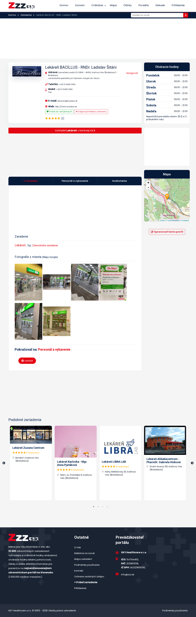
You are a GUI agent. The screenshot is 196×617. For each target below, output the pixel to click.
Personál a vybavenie (54, 349)
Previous (3, 463)
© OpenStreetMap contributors (177, 220)
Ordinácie (97, 5)
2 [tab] (98, 506)
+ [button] (148, 183)
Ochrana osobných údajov (89, 576)
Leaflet (162, 220)
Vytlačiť (28, 360)
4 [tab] (107, 506)
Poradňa (143, 5)
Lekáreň (20, 245)
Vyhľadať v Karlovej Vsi (74, 130)
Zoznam (80, 5)
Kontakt (78, 570)
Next (192, 463)
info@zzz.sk (127, 574)
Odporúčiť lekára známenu (92, 111)
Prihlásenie (178, 5)
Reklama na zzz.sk (84, 553)
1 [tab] (93, 506)
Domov (64, 5)
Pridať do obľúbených (60, 111)
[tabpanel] (31, 463)
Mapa (113, 5)
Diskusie (160, 5)
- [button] (148, 187)
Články (127, 5)
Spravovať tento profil (168, 232)
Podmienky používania (87, 564)
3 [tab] (102, 506)
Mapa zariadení (83, 559)
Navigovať (132, 73)
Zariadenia (26, 15)
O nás (77, 547)
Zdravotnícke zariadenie (45, 245)
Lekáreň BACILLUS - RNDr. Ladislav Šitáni (81, 67)
